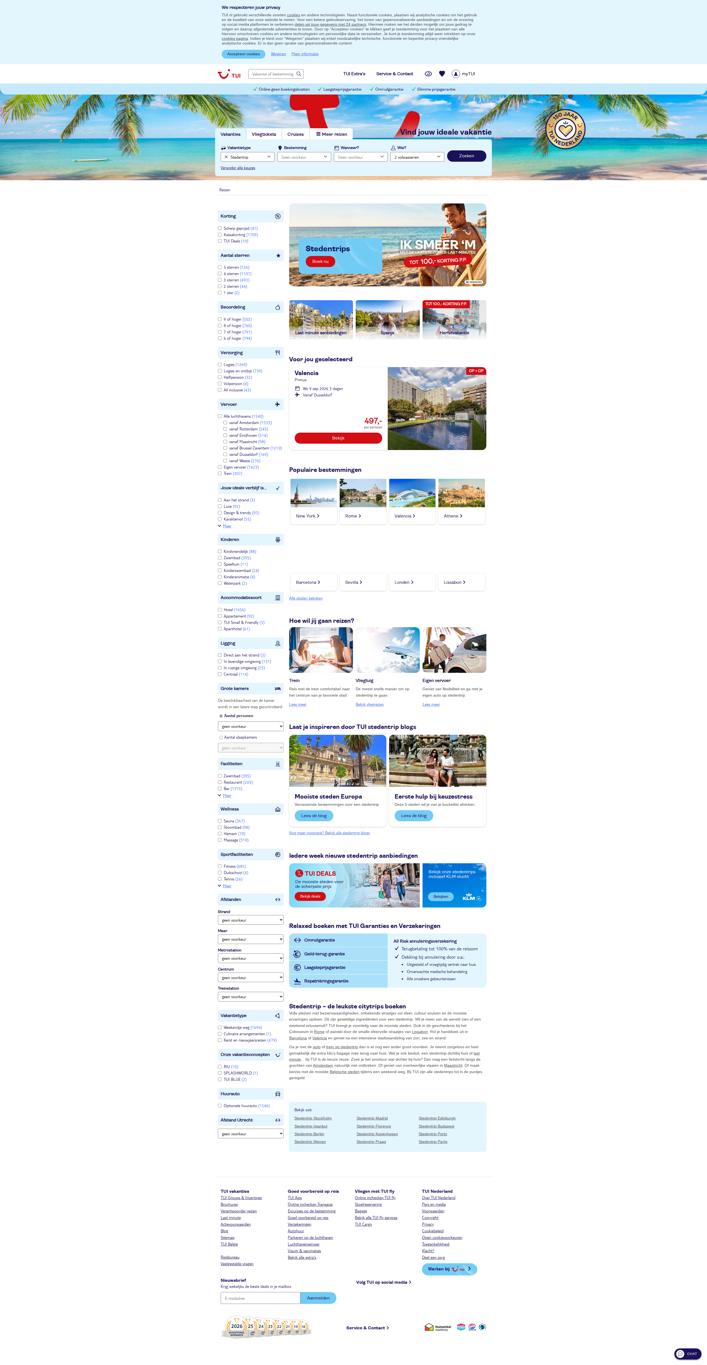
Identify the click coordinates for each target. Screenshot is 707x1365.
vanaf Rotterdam (248, 428)
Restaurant (238, 782)
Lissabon (420, 1031)
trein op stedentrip (342, 1047)
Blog (224, 1230)
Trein (233, 473)
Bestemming (295, 148)
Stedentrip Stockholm (313, 1118)
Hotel (235, 609)
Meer (227, 525)
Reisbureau (230, 1256)
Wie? (401, 148)
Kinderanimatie (239, 576)
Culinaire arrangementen (247, 1033)
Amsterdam (323, 1065)
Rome (319, 1031)
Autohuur (296, 1230)
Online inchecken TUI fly (375, 1197)
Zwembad (237, 557)
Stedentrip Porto (433, 1134)
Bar (233, 788)
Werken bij (439, 1269)
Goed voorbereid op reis (308, 1217)
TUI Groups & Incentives (241, 1197)
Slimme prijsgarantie (436, 89)
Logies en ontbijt (243, 370)
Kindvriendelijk (240, 551)
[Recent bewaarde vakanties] (442, 73)
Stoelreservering (368, 1204)
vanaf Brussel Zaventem (255, 447)
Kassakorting (241, 234)
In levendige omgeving (247, 661)
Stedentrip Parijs (433, 1141)
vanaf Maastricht (247, 441)
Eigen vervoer (241, 466)
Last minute (231, 1217)
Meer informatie (305, 53)
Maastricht (453, 1065)
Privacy (428, 1224)
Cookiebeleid (433, 1230)
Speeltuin (236, 563)
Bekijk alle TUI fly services (376, 1217)
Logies (235, 364)
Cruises (295, 134)
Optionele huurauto (247, 1105)
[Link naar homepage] (229, 73)
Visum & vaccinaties (304, 1250)
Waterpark (235, 582)
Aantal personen (238, 715)
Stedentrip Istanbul (310, 1126)
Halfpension (238, 377)
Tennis (233, 878)
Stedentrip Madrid (372, 1118)
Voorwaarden (433, 1210)
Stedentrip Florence (374, 1126)
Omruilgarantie (389, 89)
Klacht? (428, 1250)
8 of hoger (238, 325)
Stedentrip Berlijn (309, 1134)
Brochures (229, 1204)
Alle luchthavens (243, 416)
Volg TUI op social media (381, 1282)
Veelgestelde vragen (237, 1263)
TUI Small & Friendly (244, 622)
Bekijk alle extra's (302, 1257)
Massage (236, 839)
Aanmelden (318, 1298)
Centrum (226, 969)
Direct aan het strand (244, 654)
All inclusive (237, 389)
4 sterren (238, 273)
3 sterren (236, 279)
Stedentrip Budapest (436, 1126)
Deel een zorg (433, 1257)
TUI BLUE (235, 1079)
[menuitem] (470, 73)
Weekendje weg (243, 1027)
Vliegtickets (264, 134)
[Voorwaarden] (471, 1327)
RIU (231, 1066)
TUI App (295, 1197)
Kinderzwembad (241, 570)
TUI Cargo (363, 1224)
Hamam (234, 833)
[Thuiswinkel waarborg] (439, 1327)
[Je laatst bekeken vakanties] (428, 73)
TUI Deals (236, 240)
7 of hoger (238, 331)
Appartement (239, 615)
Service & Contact (365, 1328)
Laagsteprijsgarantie (342, 89)
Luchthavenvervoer (304, 1243)
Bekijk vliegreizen (370, 704)
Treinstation (228, 988)
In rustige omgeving (244, 667)
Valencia (319, 1038)
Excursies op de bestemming (312, 1210)
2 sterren (235, 286)
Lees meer (298, 704)
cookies (293, 15)
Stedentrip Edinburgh (437, 1118)
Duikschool (236, 872)
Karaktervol (237, 518)
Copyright (430, 1217)
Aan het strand (239, 499)
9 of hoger (238, 319)
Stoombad (237, 827)
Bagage (361, 1210)
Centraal (236, 673)
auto (317, 1047)
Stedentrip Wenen (310, 1141)
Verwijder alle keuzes (238, 167)
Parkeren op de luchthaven (310, 1237)
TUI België (229, 1243)
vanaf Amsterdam (250, 422)
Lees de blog (314, 816)
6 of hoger (238, 338)
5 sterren (236, 267)
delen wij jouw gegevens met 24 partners (330, 24)
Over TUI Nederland (438, 1197)
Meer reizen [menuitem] (334, 134)
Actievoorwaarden (236, 1224)
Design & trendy (241, 512)
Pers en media (434, 1204)
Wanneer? (350, 148)
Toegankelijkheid (435, 1243)
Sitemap (227, 1237)
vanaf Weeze (244, 460)
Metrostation (229, 950)
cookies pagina (235, 38)
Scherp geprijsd (241, 228)
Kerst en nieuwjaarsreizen (250, 1039)
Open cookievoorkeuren (442, 1237)
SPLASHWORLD (241, 1072)
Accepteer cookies (243, 54)
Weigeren (278, 53)
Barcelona (298, 1038)
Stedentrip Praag (371, 1141)
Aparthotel (237, 628)
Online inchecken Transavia (310, 1204)
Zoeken (466, 156)
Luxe (232, 506)
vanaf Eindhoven (248, 435)
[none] (225, 157)
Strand (224, 912)
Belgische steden (345, 1071)
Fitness (235, 866)
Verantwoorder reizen (239, 1210)
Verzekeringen (299, 1224)
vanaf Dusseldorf (248, 454)
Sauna (234, 820)
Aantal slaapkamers (240, 736)
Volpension (236, 383)
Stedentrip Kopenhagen (377, 1134)
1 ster (231, 292)
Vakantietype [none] (239, 148)
